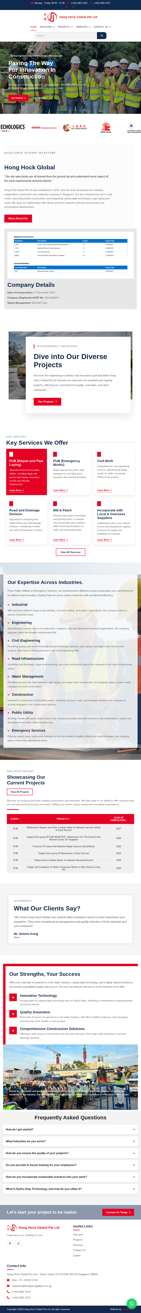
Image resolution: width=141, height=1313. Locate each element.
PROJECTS (64, 27)
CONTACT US (101, 27)
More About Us (18, 218)
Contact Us (79, 1250)
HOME (33, 27)
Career (77, 1255)
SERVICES (82, 27)
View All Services (70, 552)
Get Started (17, 98)
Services (78, 1245)
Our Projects (45, 401)
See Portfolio (39, 98)
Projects (77, 1239)
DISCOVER (46, 27)
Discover (78, 1234)
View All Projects (20, 792)
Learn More (15, 490)
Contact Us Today (116, 1212)
